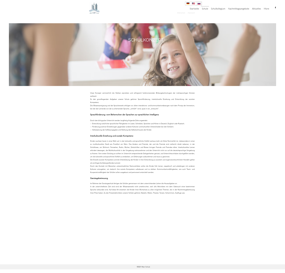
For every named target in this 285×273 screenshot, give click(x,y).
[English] (193, 3)
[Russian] (199, 3)
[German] (188, 3)
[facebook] (275, 7)
